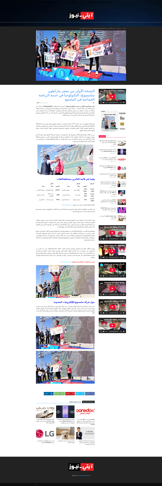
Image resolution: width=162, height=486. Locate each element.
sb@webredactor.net (84, 475)
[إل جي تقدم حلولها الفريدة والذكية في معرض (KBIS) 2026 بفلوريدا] (45, 433)
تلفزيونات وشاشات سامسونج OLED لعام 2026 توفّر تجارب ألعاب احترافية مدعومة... (108, 192)
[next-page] (90, 447)
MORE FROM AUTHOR (75, 402)
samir (38, 102)
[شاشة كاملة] (101, 102)
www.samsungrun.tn (67, 205)
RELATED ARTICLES (88, 402)
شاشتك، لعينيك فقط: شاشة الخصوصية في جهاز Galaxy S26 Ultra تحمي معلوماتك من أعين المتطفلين (66, 421)
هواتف (62, 2)
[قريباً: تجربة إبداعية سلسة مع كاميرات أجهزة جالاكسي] (65, 433)
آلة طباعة (47, 6)
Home (124, 28)
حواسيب (82, 2)
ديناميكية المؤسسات (73, 2)
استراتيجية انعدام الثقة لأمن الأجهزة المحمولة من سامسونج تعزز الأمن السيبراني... (108, 183)
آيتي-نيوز (55, 2)
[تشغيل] (124, 102)
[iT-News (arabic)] (81, 15)
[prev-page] (93, 447)
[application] (112, 96)
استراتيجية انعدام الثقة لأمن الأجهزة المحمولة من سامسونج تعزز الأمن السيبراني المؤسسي (87, 442)
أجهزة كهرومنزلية (107, 2)
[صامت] (103, 102)
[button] (124, 2)
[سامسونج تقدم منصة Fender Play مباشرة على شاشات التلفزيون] (122, 210)
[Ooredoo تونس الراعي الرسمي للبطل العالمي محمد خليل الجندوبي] (122, 202)
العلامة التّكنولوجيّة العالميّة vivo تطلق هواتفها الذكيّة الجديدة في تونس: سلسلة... (107, 142)
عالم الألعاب (40, 6)
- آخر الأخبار (119, 28)
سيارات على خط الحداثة (94, 2)
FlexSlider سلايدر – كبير (44, 2)
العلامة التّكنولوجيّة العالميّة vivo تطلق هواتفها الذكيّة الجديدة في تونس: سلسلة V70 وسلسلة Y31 (45, 421)
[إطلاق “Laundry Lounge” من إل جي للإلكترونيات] (122, 218)
